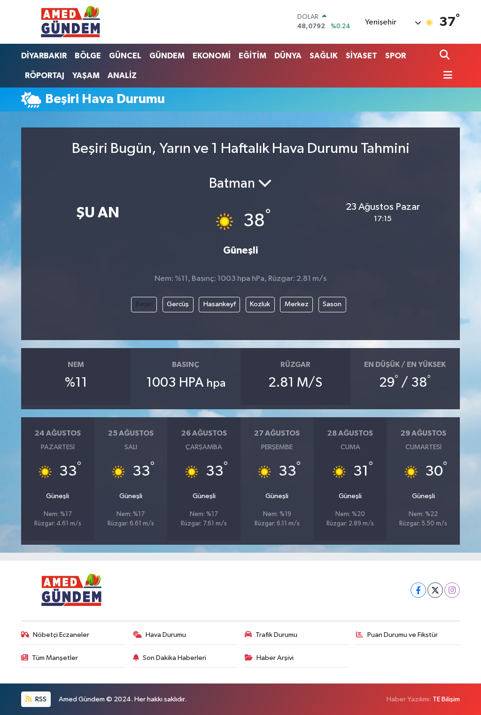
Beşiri (144, 304)
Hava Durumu (166, 634)
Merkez (297, 304)
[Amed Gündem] (70, 21)
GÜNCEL (125, 56)
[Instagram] (452, 590)
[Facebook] (418, 590)
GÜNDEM (167, 56)
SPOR (395, 56)
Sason (332, 304)
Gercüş (178, 304)
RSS (40, 699)
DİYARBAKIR (44, 56)
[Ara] (445, 56)
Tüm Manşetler (55, 657)
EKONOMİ (212, 56)
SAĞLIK (324, 56)
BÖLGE (88, 56)
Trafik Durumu (276, 634)
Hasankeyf (219, 304)
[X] (435, 590)
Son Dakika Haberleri (174, 657)
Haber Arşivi (275, 657)
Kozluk (260, 304)
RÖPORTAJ (44, 75)
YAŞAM (86, 75)
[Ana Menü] (446, 76)
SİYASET (361, 56)
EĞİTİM (252, 56)
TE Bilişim (446, 699)
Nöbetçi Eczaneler (61, 634)
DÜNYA (288, 56)
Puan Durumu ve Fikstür (402, 634)
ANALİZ (122, 75)
